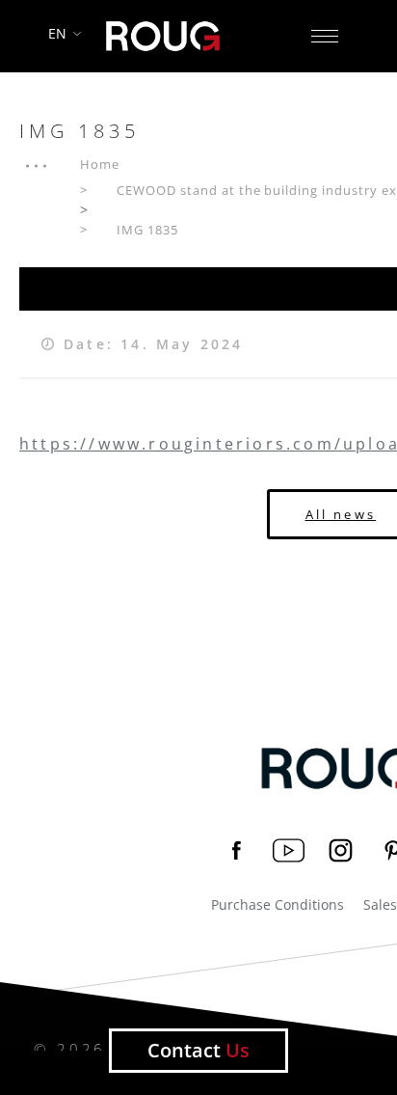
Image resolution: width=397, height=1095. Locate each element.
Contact (198, 1050)
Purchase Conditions (277, 905)
